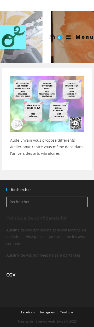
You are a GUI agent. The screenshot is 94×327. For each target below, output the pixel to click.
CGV (10, 274)
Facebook (28, 312)
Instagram (47, 312)
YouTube (66, 312)
